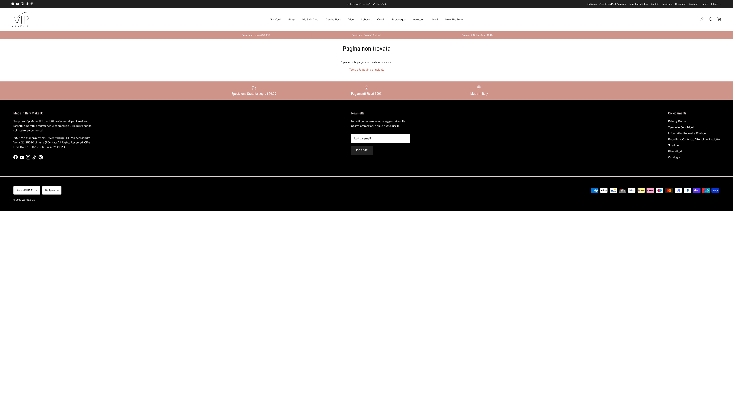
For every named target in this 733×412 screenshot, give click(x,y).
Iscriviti (362, 150)
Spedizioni (667, 4)
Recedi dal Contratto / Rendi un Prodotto (694, 139)
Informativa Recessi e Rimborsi (687, 133)
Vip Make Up (28, 199)
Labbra (365, 19)
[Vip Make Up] (20, 19)
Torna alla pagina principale (366, 70)
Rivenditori (680, 4)
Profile (704, 4)
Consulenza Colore (638, 4)
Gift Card (275, 19)
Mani (435, 19)
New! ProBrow (454, 19)
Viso (351, 19)
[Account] (702, 19)
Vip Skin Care (310, 19)
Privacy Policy (677, 121)
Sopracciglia (398, 19)
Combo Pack (333, 19)
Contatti (655, 4)
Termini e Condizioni (680, 127)
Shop (291, 19)
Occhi (380, 19)
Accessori (418, 19)
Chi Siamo (591, 4)
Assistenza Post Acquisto (612, 4)
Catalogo (693, 4)
